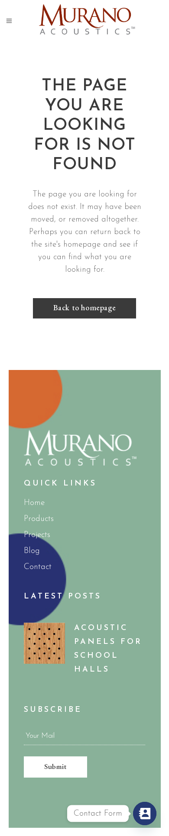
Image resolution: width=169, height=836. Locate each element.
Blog (32, 551)
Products (39, 519)
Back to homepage (84, 307)
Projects (37, 535)
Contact (38, 567)
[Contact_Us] (144, 813)
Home (34, 503)
